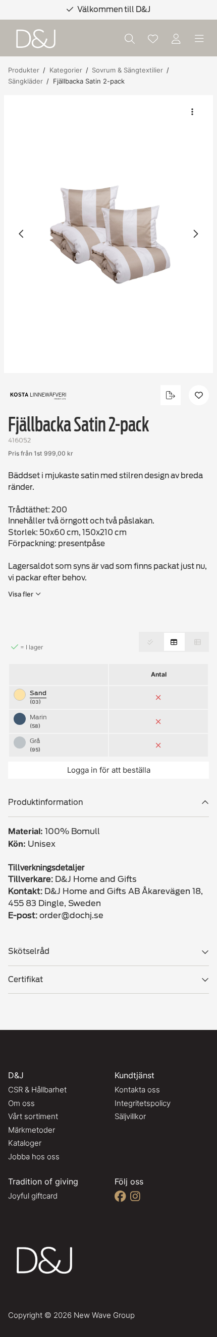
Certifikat (25, 979)
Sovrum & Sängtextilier (127, 70)
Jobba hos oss (34, 1156)
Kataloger (24, 1143)
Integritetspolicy (143, 1103)
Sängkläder (25, 81)
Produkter (23, 70)
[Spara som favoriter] (152, 38)
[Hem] (36, 39)
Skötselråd (28, 951)
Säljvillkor (130, 1116)
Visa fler (20, 594)
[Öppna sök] (129, 38)
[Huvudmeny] (199, 38)
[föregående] (22, 234)
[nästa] (195, 234)
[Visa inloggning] (176, 38)
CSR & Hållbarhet (37, 1089)
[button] (108, 234)
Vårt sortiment (33, 1116)
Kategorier (65, 70)
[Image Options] (192, 111)
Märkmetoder (31, 1130)
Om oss (21, 1103)
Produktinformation (45, 802)
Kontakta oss (137, 1089)
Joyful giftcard (33, 1196)
